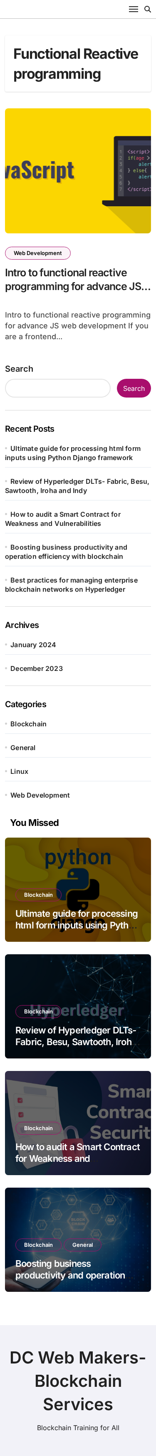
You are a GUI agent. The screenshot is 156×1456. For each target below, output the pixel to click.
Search (19, 369)
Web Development (38, 253)
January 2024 (33, 644)
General (22, 747)
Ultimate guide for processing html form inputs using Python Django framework (77, 925)
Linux (19, 771)
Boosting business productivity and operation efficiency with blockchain (70, 1275)
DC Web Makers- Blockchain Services (78, 1380)
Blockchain (28, 724)
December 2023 (36, 668)
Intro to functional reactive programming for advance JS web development (73, 286)
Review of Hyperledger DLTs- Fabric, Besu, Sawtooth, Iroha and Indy (75, 1042)
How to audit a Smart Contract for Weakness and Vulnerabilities (77, 1158)
